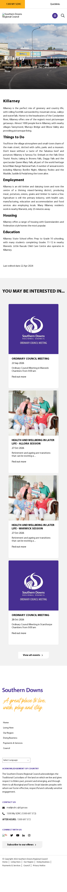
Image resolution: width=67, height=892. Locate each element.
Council (27, 865)
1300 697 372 (24, 820)
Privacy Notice (39, 865)
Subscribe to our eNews (20, 845)
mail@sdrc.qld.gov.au (17, 808)
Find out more (19, 377)
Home (5, 862)
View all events (31, 655)
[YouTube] (17, 835)
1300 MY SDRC (13, 4)
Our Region (29, 862)
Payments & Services (11, 865)
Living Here (16, 862)
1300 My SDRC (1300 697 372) (21, 814)
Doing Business (43, 862)
